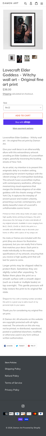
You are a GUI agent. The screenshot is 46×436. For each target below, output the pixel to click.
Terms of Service (13, 382)
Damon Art (11, 3)
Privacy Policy (12, 389)
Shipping (7, 93)
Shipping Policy (13, 368)
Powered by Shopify (31, 428)
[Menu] (41, 3)
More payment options (23, 128)
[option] (12, 57)
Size (5, 103)
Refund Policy (12, 375)
